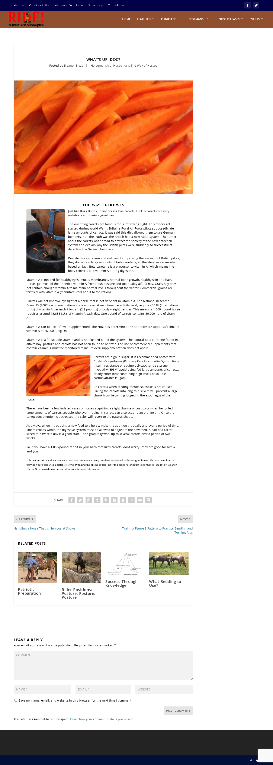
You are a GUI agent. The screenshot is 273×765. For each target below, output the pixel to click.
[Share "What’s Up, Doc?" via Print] (148, 500)
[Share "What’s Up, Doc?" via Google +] (88, 500)
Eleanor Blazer (74, 65)
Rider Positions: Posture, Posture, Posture (78, 593)
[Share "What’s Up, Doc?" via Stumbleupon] (131, 500)
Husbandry (121, 65)
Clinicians (168, 19)
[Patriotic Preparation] (37, 567)
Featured (144, 19)
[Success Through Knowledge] (125, 563)
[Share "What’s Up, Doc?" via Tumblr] (97, 500)
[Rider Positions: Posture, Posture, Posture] (81, 567)
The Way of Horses (144, 65)
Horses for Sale (69, 5)
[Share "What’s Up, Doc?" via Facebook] (71, 500)
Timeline (116, 5)
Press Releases (229, 19)
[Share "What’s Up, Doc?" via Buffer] (123, 500)
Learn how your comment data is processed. (102, 719)
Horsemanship (197, 19)
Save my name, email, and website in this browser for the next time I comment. (75, 700)
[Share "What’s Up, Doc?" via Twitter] (80, 500)
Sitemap (95, 5)
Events (255, 19)
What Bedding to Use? (165, 583)
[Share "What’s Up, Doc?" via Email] (140, 500)
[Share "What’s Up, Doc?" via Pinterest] (106, 500)
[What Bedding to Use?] (169, 563)
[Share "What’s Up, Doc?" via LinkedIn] (114, 500)
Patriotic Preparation (29, 591)
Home (19, 5)
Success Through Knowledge (121, 583)
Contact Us (39, 5)
